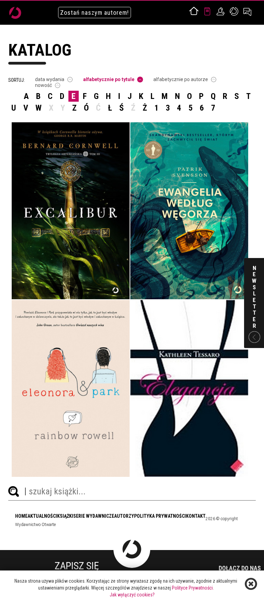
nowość (43, 85)
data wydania (49, 79)
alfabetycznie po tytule (108, 79)
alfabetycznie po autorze (180, 79)
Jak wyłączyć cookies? (132, 594)
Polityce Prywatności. (193, 588)
